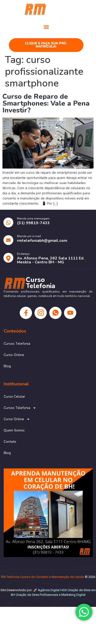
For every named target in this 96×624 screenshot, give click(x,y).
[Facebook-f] (26, 313)
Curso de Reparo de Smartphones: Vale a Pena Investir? (46, 103)
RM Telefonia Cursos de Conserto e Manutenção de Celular (42, 577)
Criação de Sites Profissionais (37, 595)
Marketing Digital (73, 595)
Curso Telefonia (69, 9)
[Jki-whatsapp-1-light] (55, 313)
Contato (10, 441)
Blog (7, 366)
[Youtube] (70, 313)
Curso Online (14, 355)
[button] (46, 27)
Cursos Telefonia (17, 343)
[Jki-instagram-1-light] (40, 313)
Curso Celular (14, 396)
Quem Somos (14, 430)
